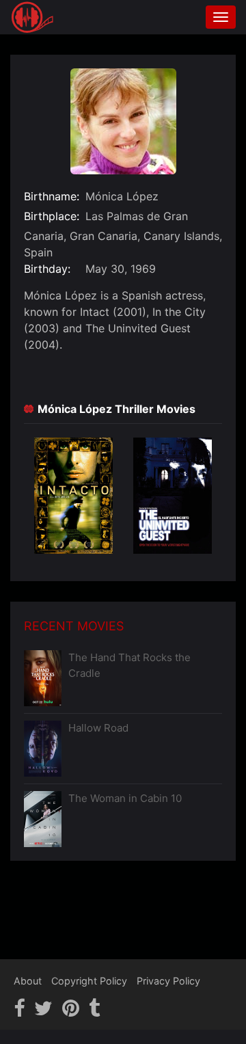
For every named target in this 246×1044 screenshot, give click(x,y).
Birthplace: (51, 216)
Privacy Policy (168, 981)
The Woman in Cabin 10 (125, 798)
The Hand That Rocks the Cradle (129, 665)
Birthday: (47, 269)
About (28, 981)
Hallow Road (98, 727)
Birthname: (51, 196)
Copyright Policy (89, 981)
